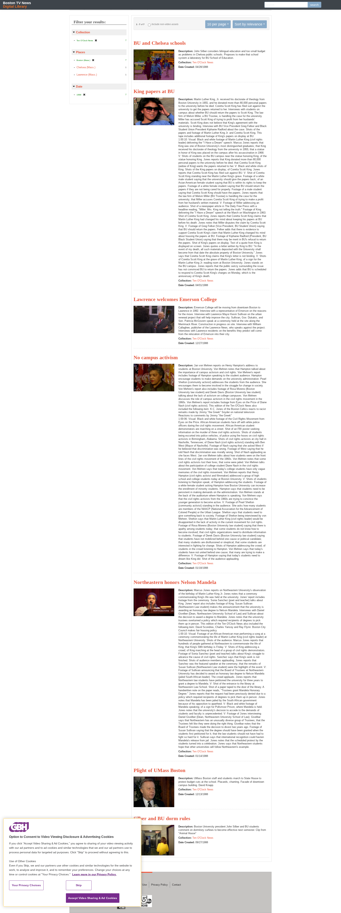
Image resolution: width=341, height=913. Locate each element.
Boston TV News (17, 4)
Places (80, 52)
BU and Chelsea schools (160, 43)
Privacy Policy (159, 884)
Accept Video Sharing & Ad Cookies (92, 898)
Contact (176, 884)
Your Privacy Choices (26, 885)
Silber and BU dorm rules (162, 818)
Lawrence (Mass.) (87, 74)
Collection (83, 32)
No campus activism (156, 357)
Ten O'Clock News (202, 62)
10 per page (216, 24)
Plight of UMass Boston (159, 770)
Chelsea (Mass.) (86, 67)
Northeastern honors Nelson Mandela (175, 582)
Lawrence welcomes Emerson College (175, 299)
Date (79, 86)
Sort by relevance (248, 24)
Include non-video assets (165, 24)
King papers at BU (154, 91)
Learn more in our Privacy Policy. (94, 874)
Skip (79, 885)
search (314, 4)
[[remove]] (96, 40)
